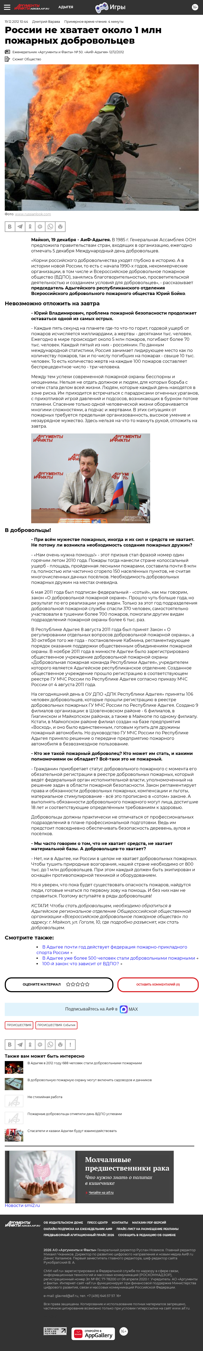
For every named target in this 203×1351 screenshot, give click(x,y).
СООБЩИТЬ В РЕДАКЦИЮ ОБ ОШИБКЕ (147, 1235)
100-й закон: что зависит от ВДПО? (80, 963)
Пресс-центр (97, 1222)
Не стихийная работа (44, 1097)
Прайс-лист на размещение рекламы (147, 1229)
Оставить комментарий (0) (158, 984)
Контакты (120, 1222)
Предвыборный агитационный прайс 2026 (79, 1235)
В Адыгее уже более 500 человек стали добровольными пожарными (118, 958)
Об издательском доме (63, 1222)
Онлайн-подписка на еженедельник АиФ (78, 1229)
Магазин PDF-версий (149, 1222)
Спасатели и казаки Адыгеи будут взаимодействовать (72, 1131)
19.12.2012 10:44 (16, 22)
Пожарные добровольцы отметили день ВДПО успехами (74, 1114)
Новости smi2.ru (22, 1205)
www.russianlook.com (33, 214)
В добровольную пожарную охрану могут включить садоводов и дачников (89, 1080)
